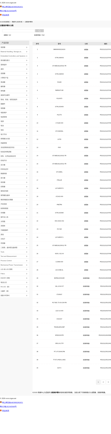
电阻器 (3, 108)
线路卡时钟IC (5, 295)
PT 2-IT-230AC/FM (59, 351)
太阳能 (3, 221)
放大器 (3, 178)
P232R (59, 82)
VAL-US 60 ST (59, 286)
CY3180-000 (59, 123)
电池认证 (4, 282)
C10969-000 (59, 262)
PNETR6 (59, 204)
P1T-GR (59, 229)
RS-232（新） (5, 287)
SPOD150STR (59, 335)
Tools (2, 252)
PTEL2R (59, 180)
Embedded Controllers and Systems (13, 56)
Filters (3, 274)
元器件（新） (5, 291)
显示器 (3, 165)
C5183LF (59, 294)
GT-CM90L (59, 172)
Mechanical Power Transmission (12, 265)
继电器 (3, 91)
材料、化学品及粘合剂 (8, 156)
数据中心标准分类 (17, 22)
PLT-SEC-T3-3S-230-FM (59, 302)
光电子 (3, 239)
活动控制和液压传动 (7, 147)
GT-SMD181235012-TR (59, 245)
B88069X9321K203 (59, 49)
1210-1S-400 (59, 311)
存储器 (3, 213)
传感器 (3, 243)
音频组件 (4, 65)
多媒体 (3, 226)
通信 (2, 69)
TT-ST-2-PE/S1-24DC (59, 360)
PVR (59, 147)
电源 (2, 121)
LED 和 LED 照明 (6, 269)
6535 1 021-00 (59, 253)
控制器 (3, 186)
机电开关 (4, 160)
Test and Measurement (8, 256)
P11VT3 (59, 115)
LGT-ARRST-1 (59, 237)
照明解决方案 (5, 139)
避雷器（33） (8, 35)
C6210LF (59, 319)
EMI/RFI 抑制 (5, 278)
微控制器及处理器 (7, 200)
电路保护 (4, 112)
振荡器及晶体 (5, 195)
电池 (2, 125)
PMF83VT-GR (59, 90)
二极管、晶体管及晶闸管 (9, 247)
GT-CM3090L (59, 131)
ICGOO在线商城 (4, 22)
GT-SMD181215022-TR (59, 155)
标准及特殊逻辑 (6, 152)
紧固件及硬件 (5, 95)
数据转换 (4, 173)
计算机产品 (4, 78)
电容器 (3, 47)
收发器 (3, 182)
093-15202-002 (59, 221)
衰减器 (3, 82)
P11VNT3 (59, 98)
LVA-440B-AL (59, 270)
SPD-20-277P (59, 343)
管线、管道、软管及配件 (9, 99)
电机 (2, 130)
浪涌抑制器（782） (39, 35)
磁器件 (3, 104)
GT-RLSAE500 (59, 74)
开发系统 (4, 204)
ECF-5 (59, 368)
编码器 (3, 86)
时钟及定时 (4, 169)
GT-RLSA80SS (59, 57)
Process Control (6, 260)
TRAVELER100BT (59, 327)
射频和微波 (4, 208)
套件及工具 (4, 217)
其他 (2, 234)
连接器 (3, 73)
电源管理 (4, 117)
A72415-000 (59, 196)
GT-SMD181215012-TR (59, 164)
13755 (59, 139)
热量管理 (4, 143)
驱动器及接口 (5, 60)
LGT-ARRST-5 (59, 188)
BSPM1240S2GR (59, 278)
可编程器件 (4, 230)
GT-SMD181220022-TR (59, 66)
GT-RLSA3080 (59, 213)
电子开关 (4, 134)
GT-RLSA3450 (59, 106)
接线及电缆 (4, 191)
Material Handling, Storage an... (11, 51)
